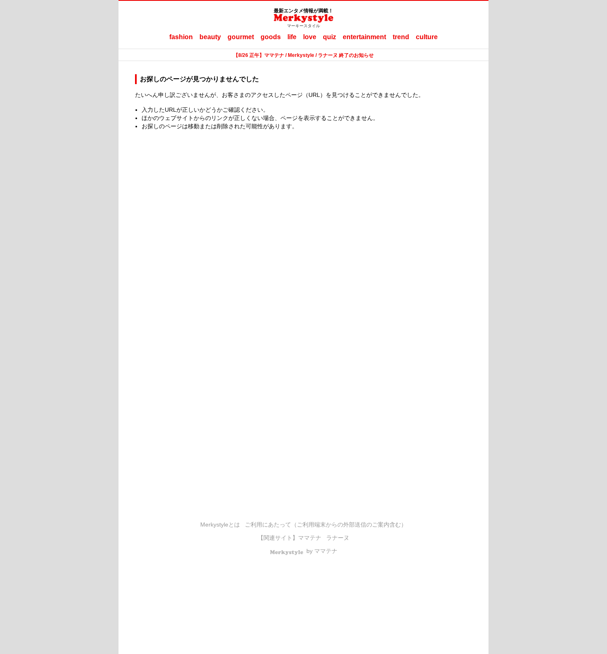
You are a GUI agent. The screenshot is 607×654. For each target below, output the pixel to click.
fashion (181, 36)
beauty (210, 36)
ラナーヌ (337, 537)
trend (401, 36)
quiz (329, 36)
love (309, 36)
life (291, 36)
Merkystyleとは (220, 524)
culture (427, 36)
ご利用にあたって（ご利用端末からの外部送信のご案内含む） (326, 524)
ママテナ (309, 537)
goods (271, 36)
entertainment (364, 36)
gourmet (241, 36)
